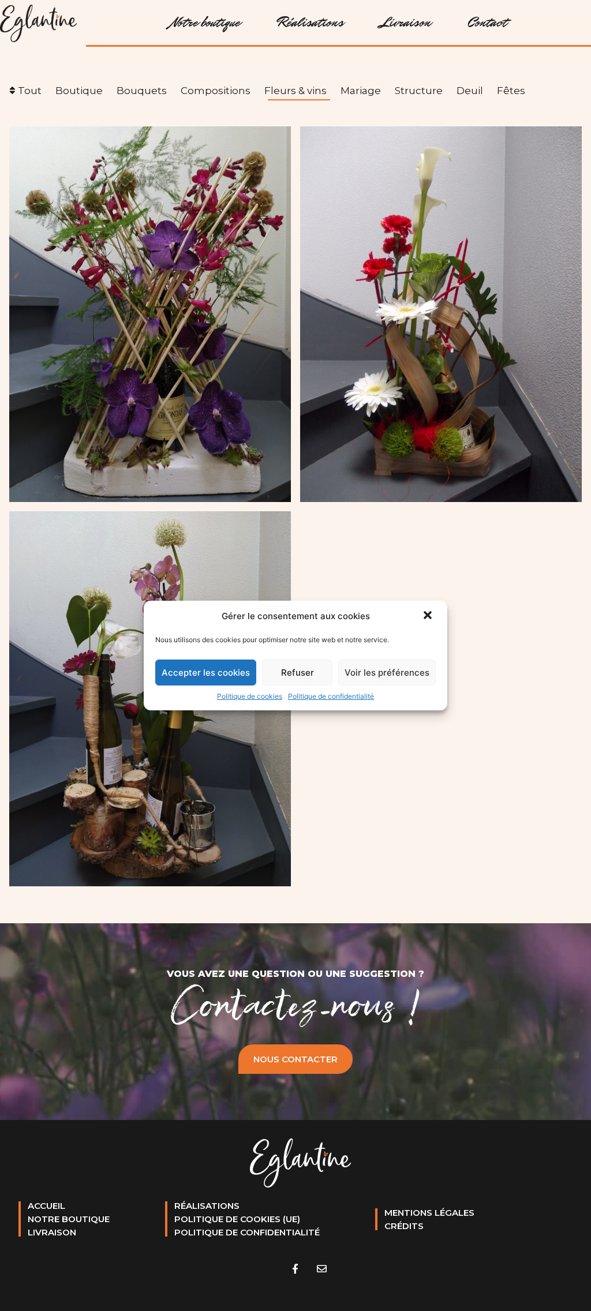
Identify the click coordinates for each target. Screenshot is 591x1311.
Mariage (361, 90)
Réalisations (310, 22)
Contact (487, 22)
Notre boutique (205, 22)
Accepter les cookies (206, 672)
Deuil (470, 90)
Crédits (404, 1225)
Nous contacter (295, 1059)
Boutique (79, 90)
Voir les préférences (387, 672)
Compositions (215, 90)
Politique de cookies (249, 696)
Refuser (297, 672)
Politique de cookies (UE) (237, 1218)
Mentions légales (429, 1212)
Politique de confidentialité (331, 696)
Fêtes (511, 90)
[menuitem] (208, 22)
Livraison (405, 22)
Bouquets (142, 90)
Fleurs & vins (295, 90)
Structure (419, 90)
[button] (429, 616)
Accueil (46, 1205)
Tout (30, 90)
